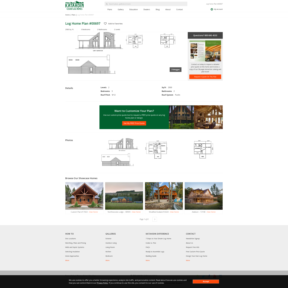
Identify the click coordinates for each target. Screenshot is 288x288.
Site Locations (70, 238)
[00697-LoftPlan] (168, 49)
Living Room (110, 247)
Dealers (146, 9)
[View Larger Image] (120, 152)
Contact (179, 9)
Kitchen (108, 252)
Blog (158, 9)
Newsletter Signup (193, 238)
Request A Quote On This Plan (205, 77)
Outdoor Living (111, 243)
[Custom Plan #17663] (84, 196)
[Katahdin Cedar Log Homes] (74, 5)
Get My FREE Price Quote (134, 123)
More (67, 260)
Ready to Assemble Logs (155, 252)
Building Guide (151, 256)
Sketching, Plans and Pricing (75, 243)
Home (67, 15)
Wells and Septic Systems (74, 247)
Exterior (108, 238)
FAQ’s (148, 247)
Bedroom (109, 256)
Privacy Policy (102, 283)
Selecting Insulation (72, 252)
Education (133, 9)
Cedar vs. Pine (151, 243)
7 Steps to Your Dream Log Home (158, 238)
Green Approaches (72, 256)
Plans (109, 9)
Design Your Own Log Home (196, 256)
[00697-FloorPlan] (138, 49)
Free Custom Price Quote (195, 252)
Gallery (121, 9)
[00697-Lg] (94, 73)
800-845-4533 (211, 35)
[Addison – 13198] (204, 196)
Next (154, 219)
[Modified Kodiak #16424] (164, 196)
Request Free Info (192, 247)
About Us (189, 243)
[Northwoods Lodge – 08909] (124, 196)
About (168, 9)
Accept (206, 281)
